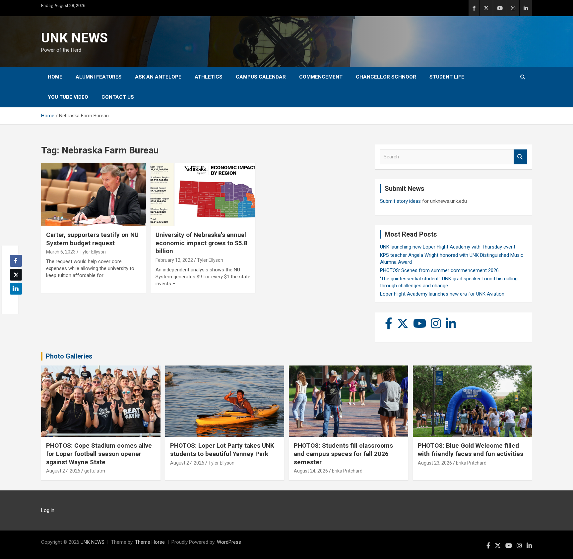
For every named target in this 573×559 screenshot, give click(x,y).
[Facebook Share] (16, 261)
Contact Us (117, 97)
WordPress (229, 542)
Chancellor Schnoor (386, 77)
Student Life (446, 77)
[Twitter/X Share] (16, 275)
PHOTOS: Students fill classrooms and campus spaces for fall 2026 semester (343, 454)
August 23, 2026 (435, 463)
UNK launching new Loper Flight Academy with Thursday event (447, 247)
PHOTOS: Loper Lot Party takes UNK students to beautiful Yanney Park (222, 450)
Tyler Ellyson (93, 251)
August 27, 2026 (63, 471)
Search (520, 156)
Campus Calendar (261, 77)
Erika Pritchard (347, 471)
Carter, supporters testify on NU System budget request (92, 239)
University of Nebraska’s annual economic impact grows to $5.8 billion (201, 243)
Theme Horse (150, 542)
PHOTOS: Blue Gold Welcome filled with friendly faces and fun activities (470, 450)
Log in (47, 510)
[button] (14, 302)
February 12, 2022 (174, 260)
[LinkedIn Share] (16, 289)
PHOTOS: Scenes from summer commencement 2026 (439, 270)
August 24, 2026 (311, 471)
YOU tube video (68, 97)
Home (55, 77)
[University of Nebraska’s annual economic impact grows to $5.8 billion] (203, 194)
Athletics (209, 77)
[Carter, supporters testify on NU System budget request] (93, 194)
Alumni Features (99, 77)
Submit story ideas (400, 201)
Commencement (321, 77)
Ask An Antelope (158, 77)
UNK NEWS (74, 38)
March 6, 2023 (61, 251)
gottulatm (94, 471)
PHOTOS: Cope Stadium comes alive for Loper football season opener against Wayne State (99, 454)
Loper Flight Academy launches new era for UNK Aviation (442, 294)
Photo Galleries (69, 356)
